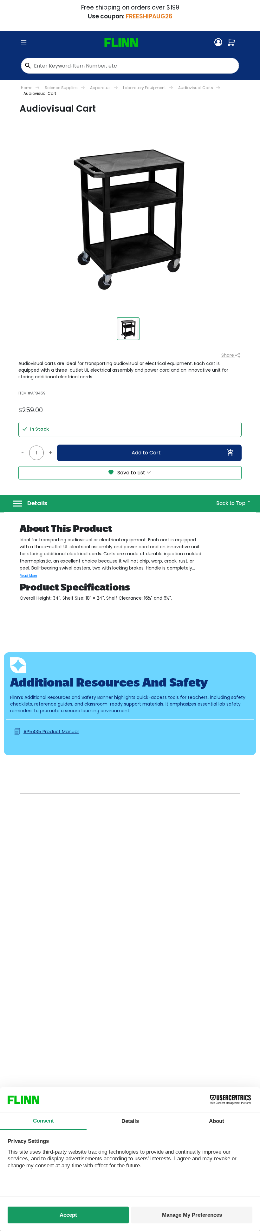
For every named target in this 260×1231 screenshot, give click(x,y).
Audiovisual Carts (195, 87)
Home (26, 87)
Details (37, 503)
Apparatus (100, 87)
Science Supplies (61, 87)
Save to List (131, 472)
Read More (28, 575)
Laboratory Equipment (144, 87)
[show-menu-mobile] (24, 42)
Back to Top (231, 503)
